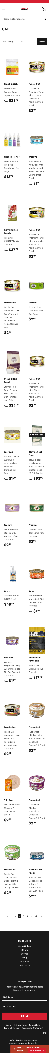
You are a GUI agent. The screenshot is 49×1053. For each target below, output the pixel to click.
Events (24, 953)
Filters (42, 41)
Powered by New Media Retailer (23, 1043)
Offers (24, 950)
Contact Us (24, 965)
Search (9, 1025)
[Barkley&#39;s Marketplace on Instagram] (44, 1033)
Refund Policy (35, 1025)
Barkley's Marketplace (27, 1040)
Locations (24, 961)
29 (36, 915)
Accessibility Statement (32, 1028)
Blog (24, 957)
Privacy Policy (21, 1025)
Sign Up (24, 1016)
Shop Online (24, 946)
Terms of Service (11, 1028)
